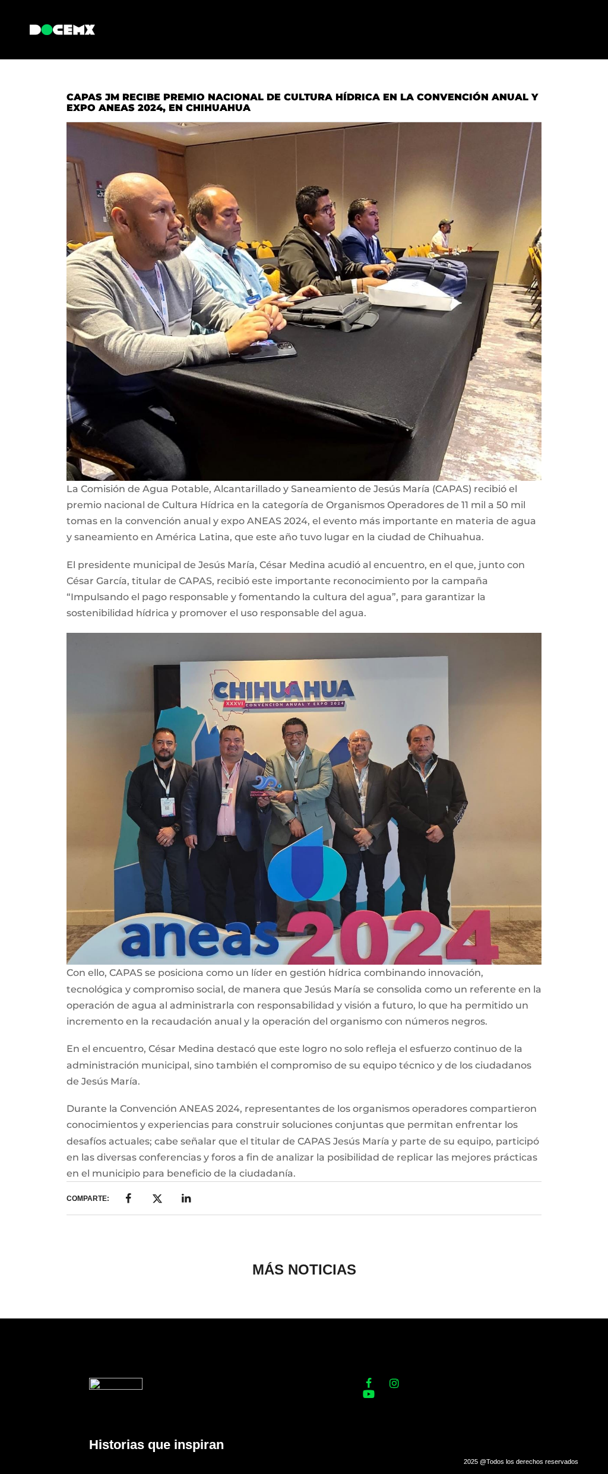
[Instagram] (394, 1383)
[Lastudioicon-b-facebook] (368, 1383)
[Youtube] (368, 1394)
